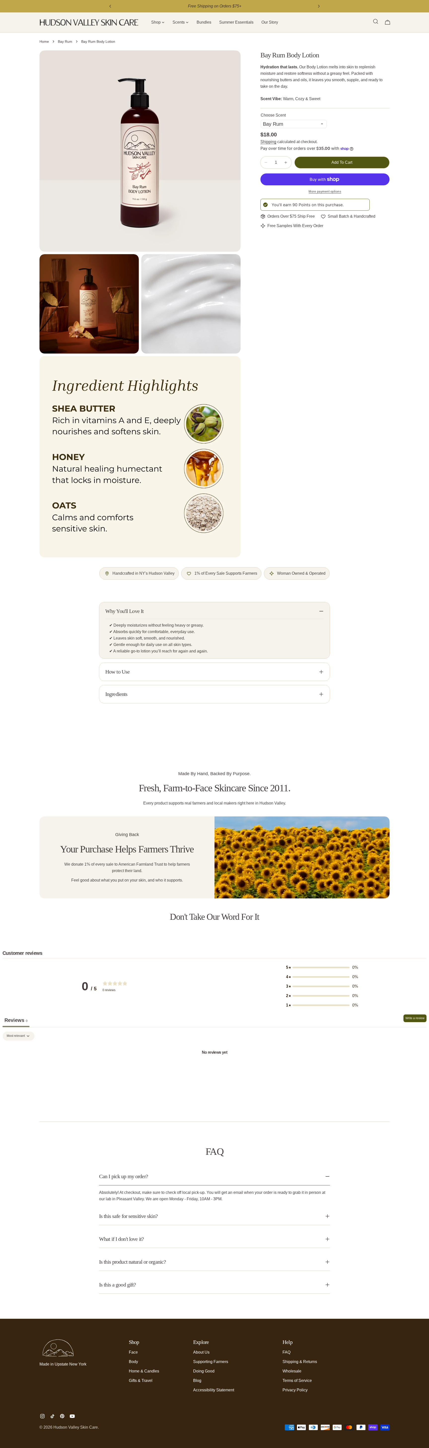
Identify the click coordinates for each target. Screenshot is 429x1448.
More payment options (325, 191)
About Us (201, 1352)
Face (133, 1352)
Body (133, 1362)
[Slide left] (110, 6)
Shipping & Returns (300, 1362)
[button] (158, 22)
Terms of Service (297, 1380)
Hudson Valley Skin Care (75, 1427)
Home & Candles (144, 1371)
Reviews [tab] (16, 1020)
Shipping (268, 142)
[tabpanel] (214, 1069)
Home (44, 41)
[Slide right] (318, 6)
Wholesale (292, 1371)
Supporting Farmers (210, 1362)
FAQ (286, 1352)
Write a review (415, 1018)
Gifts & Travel (140, 1380)
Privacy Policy (295, 1390)
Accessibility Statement (213, 1390)
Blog (197, 1380)
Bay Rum (65, 41)
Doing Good (203, 1371)
